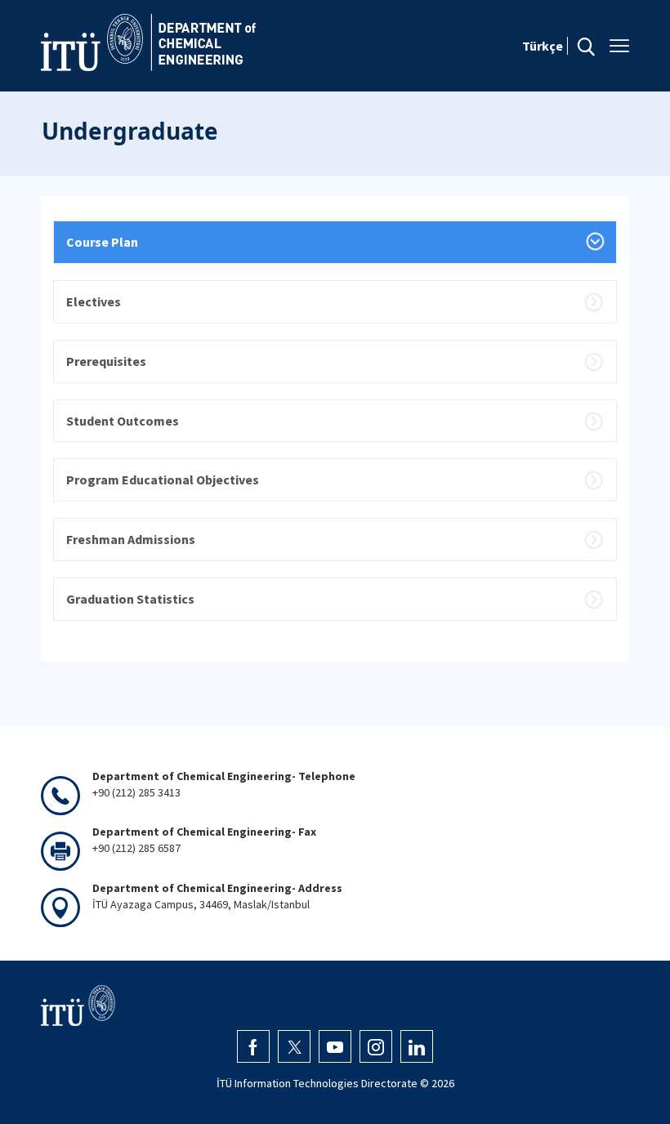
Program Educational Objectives (162, 479)
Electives (93, 301)
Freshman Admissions (130, 539)
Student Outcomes (122, 421)
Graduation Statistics (130, 599)
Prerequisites (106, 361)
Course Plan (102, 242)
